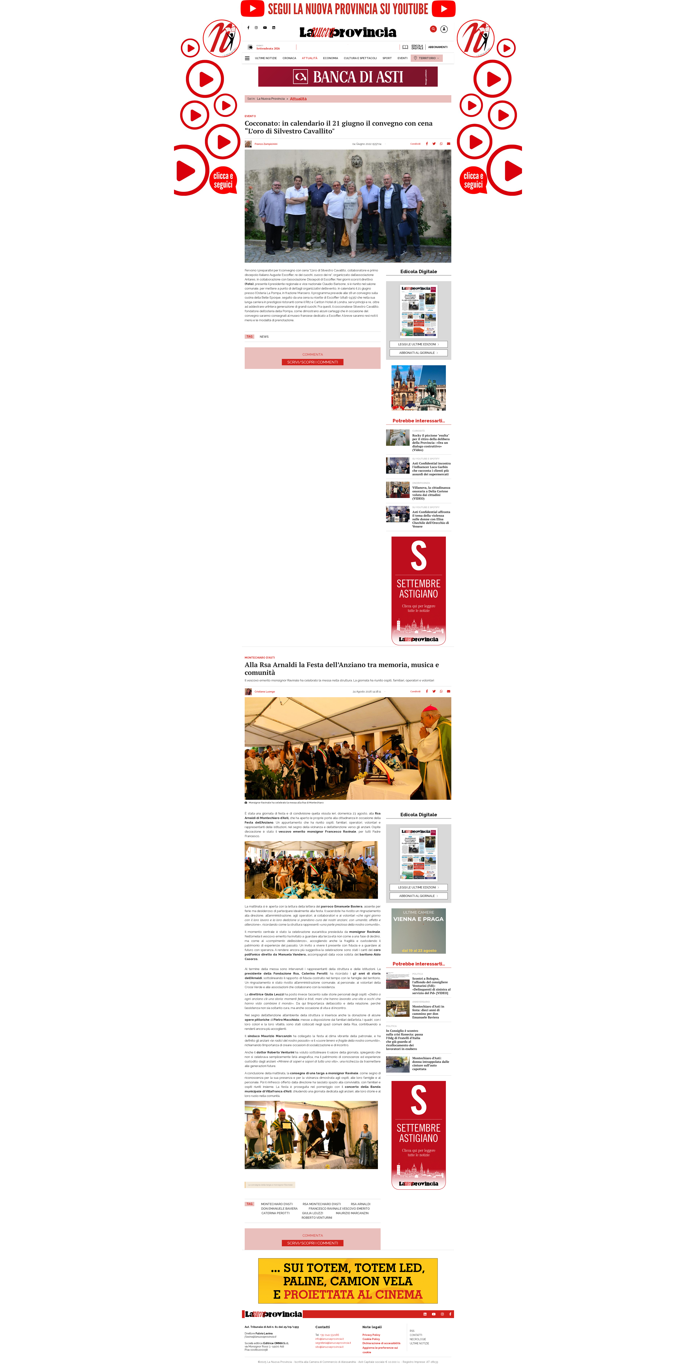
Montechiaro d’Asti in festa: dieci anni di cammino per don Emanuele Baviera (428, 1011)
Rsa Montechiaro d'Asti (322, 1204)
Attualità (298, 98)
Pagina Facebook (251, 27)
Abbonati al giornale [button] (417, 353)
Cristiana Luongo (265, 691)
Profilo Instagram (259, 27)
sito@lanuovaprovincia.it (329, 1346)
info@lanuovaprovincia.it (329, 1338)
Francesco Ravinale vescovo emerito (339, 1208)
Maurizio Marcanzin (352, 1213)
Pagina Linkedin (276, 27)
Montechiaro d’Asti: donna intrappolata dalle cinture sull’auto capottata (430, 1063)
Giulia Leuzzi (312, 1213)
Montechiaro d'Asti (277, 1204)
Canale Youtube (267, 27)
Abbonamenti (438, 47)
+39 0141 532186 (329, 1334)
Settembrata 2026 (268, 48)
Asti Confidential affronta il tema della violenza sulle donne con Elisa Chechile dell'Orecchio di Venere (431, 519)
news (264, 336)
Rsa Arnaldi (360, 1204)
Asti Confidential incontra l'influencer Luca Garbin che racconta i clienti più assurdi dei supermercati (431, 468)
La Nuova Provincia (271, 98)
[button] (444, 29)
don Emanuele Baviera (279, 1208)
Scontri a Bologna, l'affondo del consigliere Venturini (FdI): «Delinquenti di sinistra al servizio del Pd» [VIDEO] (431, 985)
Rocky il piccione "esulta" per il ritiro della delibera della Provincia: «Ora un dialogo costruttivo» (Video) (431, 442)
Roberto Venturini (317, 1217)
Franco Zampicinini (266, 144)
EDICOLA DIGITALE (417, 47)
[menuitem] (265, 58)
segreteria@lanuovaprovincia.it (333, 1342)
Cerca (433, 29)
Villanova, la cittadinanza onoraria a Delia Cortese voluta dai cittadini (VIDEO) (431, 493)
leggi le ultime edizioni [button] (417, 344)
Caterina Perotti (275, 1213)
